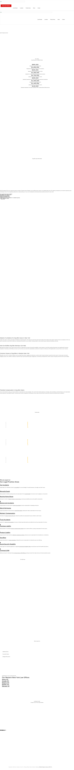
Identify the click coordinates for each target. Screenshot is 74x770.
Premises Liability (5, 526)
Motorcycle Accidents (7, 503)
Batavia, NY (5, 683)
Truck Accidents (5, 519)
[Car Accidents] (0, 483)
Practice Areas (52, 19)
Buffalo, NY (5, 684)
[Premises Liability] (0, 524)
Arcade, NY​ (5, 681)
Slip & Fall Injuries (5, 508)
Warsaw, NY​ (6, 686)
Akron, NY (5, 679)
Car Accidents (4, 485)
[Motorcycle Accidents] (0, 501)
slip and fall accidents (18, 510)
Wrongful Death (5, 491)
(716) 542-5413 (4, 727)
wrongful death (27, 493)
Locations (46, 19)
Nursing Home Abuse (6, 496)
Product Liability (5, 532)
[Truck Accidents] (0, 518)
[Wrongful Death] (0, 489)
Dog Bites (3, 537)
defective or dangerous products (18, 534)
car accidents (16, 487)
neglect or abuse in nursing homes (14, 499)
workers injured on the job (10, 515)
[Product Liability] (0, 531)
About (59, 19)
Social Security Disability (8, 544)
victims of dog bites (12, 540)
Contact (63, 19)
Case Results (39, 19)
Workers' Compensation (7, 513)
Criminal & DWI (4, 550)
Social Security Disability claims (25, 546)
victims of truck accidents (9, 522)
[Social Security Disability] (0, 542)
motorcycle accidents (17, 505)
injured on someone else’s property (17, 528)
